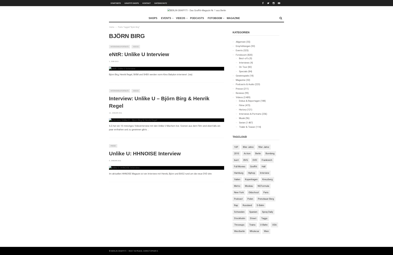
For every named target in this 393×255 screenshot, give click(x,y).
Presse (113, 146)
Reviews (240, 93)
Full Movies (239, 166)
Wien (266, 231)
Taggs (264, 218)
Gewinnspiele (242, 75)
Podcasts (197, 18)
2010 (236, 153)
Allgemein (241, 41)
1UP (236, 147)
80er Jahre (248, 147)
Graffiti (253, 166)
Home (111, 27)
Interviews (244, 62)
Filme (241, 105)
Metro (237, 186)
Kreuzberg (267, 179)
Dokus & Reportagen (249, 101)
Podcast (238, 198)
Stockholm (239, 218)
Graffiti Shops (132, 3)
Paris (265, 192)
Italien (237, 179)
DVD (255, 160)
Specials (243, 71)
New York (239, 192)
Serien (242, 122)
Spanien (253, 212)
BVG (245, 160)
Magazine (233, 18)
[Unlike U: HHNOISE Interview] (124, 168)
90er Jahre (263, 147)
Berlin (258, 153)
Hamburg (238, 173)
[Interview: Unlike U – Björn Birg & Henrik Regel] (133, 120)
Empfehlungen (243, 46)
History (242, 109)
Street (253, 218)
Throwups (239, 224)
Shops (153, 18)
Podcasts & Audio (245, 84)
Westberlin (239, 231)
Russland (247, 205)
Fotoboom (215, 18)
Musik (242, 118)
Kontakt (146, 3)
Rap (236, 205)
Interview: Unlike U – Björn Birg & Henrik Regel (159, 102)
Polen (250, 198)
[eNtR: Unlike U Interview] (122, 69)
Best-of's (244, 58)
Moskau (249, 186)
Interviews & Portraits (119, 47)
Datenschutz (160, 3)
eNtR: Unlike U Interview (139, 54)
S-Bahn (260, 205)
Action (247, 153)
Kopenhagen (251, 179)
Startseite (116, 3)
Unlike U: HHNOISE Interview (145, 153)
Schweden (239, 212)
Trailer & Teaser (247, 127)
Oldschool (254, 192)
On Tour (243, 67)
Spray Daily (267, 212)
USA (274, 224)
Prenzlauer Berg (266, 198)
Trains (252, 224)
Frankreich (267, 160)
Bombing (270, 153)
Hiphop (251, 173)
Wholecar (254, 231)
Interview (264, 173)
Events (166, 18)
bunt (236, 160)
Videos (180, 18)
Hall (263, 166)
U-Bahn (264, 224)
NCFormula (263, 186)
